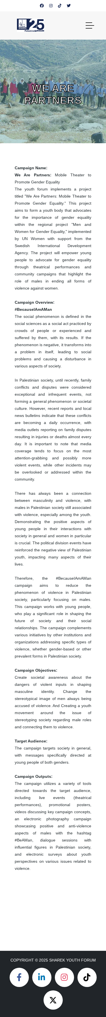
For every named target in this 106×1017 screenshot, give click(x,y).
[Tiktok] (87, 977)
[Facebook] (19, 977)
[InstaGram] (64, 977)
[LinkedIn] (42, 977)
